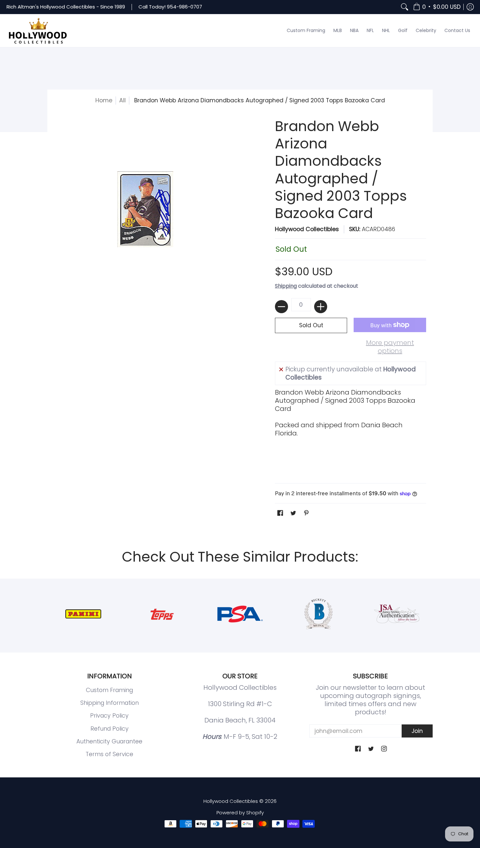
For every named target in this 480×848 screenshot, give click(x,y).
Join (417, 731)
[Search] (404, 7)
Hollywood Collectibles (307, 229)
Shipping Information (109, 703)
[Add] (320, 306)
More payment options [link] (390, 347)
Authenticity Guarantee (109, 741)
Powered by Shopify (240, 812)
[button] (437, 7)
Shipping (286, 286)
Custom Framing (109, 690)
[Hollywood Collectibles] (38, 30)
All (122, 100)
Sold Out (311, 325)
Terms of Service (109, 754)
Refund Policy (109, 729)
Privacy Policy (109, 716)
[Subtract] (281, 306)
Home (103, 100)
